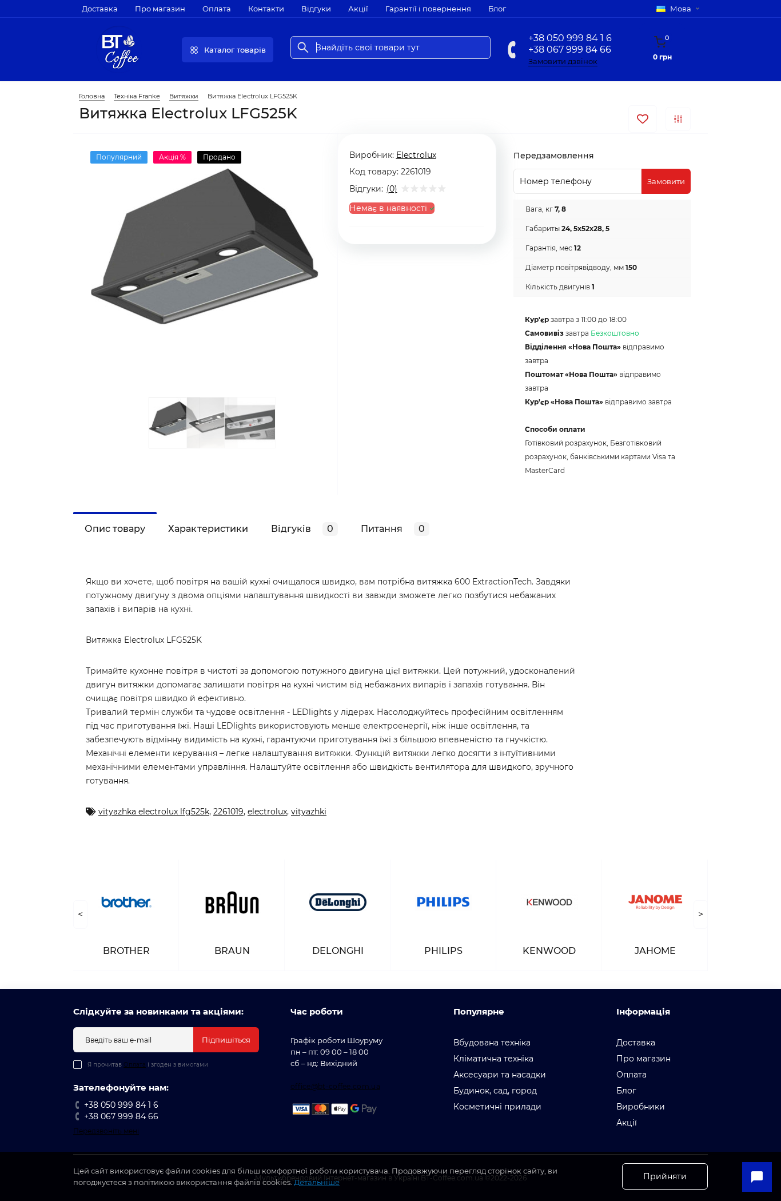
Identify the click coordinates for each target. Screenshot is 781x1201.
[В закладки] (642, 119)
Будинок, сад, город (495, 1090)
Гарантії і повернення (428, 8)
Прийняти (665, 1176)
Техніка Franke (137, 96)
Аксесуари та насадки (499, 1074)
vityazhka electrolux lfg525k (153, 811)
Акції (358, 8)
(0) (391, 189)
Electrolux (416, 155)
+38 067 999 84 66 (569, 49)
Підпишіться (226, 1039)
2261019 (228, 811)
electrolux (267, 811)
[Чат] (757, 1177)
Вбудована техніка (492, 1042)
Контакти (266, 8)
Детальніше (317, 1182)
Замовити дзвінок (562, 61)
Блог (497, 8)
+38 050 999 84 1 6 (570, 38)
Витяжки (183, 96)
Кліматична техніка (493, 1058)
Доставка (100, 8)
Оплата (216, 8)
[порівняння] (678, 119)
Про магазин (160, 8)
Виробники (640, 1106)
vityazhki (308, 811)
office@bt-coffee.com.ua (335, 1086)
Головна (92, 96)
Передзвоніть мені (106, 1131)
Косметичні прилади (497, 1106)
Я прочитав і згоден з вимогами (147, 1064)
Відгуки (316, 8)
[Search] (303, 47)
